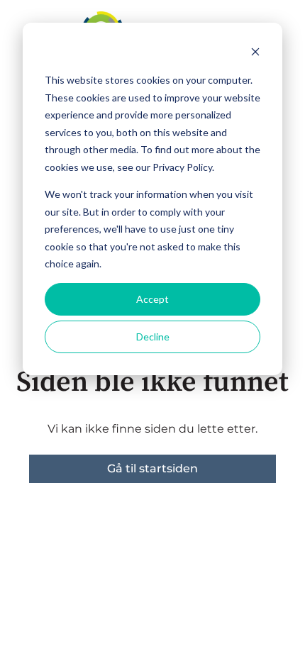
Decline (153, 336)
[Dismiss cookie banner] (255, 53)
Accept (152, 299)
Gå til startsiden (152, 468)
